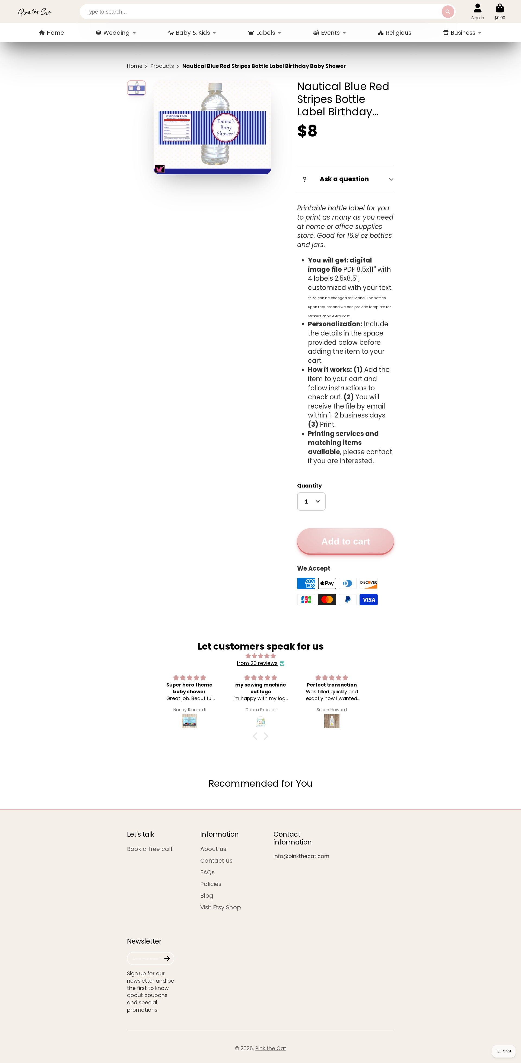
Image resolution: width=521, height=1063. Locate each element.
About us (213, 849)
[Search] (448, 11)
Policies (210, 884)
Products (162, 66)
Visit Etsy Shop (220, 907)
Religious (398, 33)
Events (330, 33)
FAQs (207, 872)
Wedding (116, 33)
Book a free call (149, 849)
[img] (260, 656)
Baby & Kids (193, 33)
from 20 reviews (257, 663)
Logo (35, 11)
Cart (499, 12)
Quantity (309, 485)
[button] (256, 736)
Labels (265, 33)
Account (477, 12)
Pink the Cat (270, 1048)
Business (463, 33)
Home (55, 33)
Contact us (216, 861)
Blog (206, 896)
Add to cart (345, 541)
